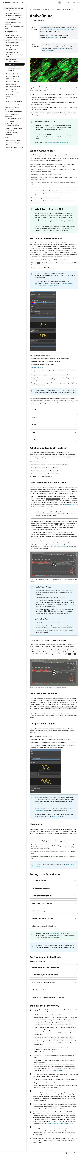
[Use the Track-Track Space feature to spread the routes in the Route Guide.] (54, 672)
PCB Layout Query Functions (14, 101)
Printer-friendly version (73, 1152)
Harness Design (9, 121)
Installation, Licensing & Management (11, 133)
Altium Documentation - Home (14, 147)
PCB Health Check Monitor (13, 79)
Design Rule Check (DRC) (13, 81)
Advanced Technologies (12, 92)
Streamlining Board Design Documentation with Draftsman (13, 110)
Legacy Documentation (59, 48)
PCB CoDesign (10, 94)
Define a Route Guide (37, 367)
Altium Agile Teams (58, 29)
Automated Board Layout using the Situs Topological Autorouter (15, 68)
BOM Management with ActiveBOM (11, 32)
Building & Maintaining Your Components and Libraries (12, 124)
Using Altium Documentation (14, 140)
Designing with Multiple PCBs (13, 118)
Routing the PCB (67, 9)
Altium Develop (48, 29)
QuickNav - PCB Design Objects (15, 104)
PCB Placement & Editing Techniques (13, 46)
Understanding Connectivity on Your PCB (14, 55)
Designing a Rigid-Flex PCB (13, 86)
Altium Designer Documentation (41, 9)
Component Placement (12, 52)
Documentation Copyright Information (13, 144)
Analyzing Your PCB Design (12, 107)
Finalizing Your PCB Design (13, 76)
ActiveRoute (11, 64)
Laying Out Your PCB (56, 9)
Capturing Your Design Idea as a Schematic (13, 23)
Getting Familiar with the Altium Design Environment (13, 18)
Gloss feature (55, 933)
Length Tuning (39, 810)
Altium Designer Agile (43, 285)
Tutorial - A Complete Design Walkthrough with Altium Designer (14, 14)
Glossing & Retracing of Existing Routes (57, 142)
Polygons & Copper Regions (14, 74)
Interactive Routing (13, 61)
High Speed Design (11, 89)
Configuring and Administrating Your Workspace (13, 129)
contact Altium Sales (51, 37)
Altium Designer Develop (65, 283)
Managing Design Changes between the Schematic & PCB (13, 36)
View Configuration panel (55, 1070)
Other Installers (46, 50)
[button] (54, 409)
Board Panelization (11, 84)
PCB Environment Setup (12, 42)
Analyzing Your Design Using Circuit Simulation (14, 27)
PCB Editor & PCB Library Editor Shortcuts (15, 98)
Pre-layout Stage (11, 49)
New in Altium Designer (11, 11)
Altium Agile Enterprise (70, 29)
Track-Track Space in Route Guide (63, 546)
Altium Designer (54, 285)
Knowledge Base (11, 150)
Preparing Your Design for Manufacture (12, 115)
